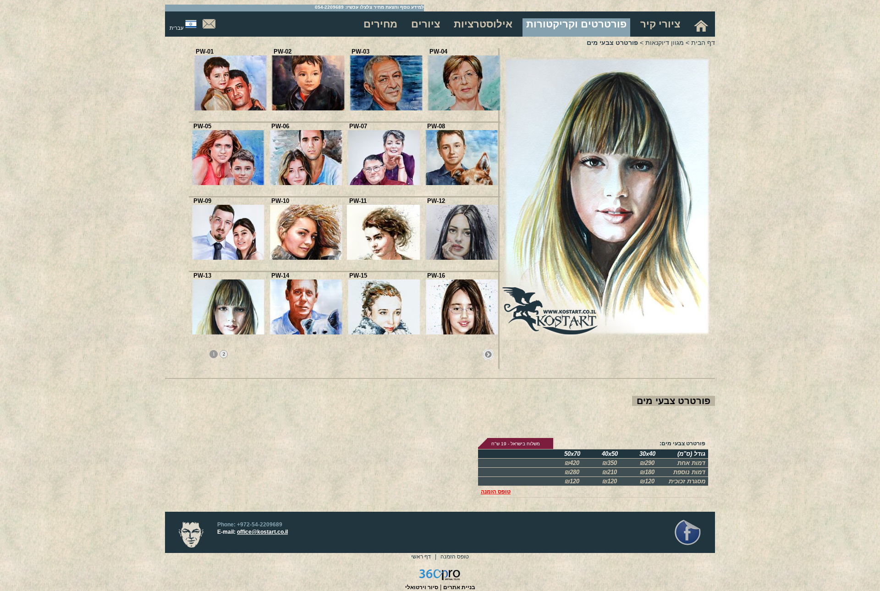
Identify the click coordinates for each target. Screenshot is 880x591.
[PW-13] (227, 332)
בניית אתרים (459, 587)
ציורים (425, 24)
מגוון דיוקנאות (664, 42)
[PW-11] (383, 257)
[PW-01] (230, 108)
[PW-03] (386, 108)
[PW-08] (461, 183)
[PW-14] (305, 332)
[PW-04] (463, 108)
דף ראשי (421, 556)
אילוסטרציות (483, 24)
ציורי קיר (660, 24)
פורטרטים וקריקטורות (576, 24)
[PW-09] (227, 257)
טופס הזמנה (496, 491)
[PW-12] (461, 257)
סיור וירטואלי (421, 587)
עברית (176, 28)
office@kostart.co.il (262, 532)
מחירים (380, 24)
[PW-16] (461, 332)
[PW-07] (383, 183)
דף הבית (703, 42)
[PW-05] (227, 183)
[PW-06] (305, 183)
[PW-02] (308, 108)
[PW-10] (305, 257)
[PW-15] (383, 332)
